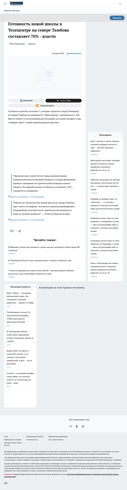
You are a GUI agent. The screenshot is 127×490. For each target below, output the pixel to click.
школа (31, 43)
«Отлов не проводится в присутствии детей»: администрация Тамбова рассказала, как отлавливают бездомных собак (41, 273)
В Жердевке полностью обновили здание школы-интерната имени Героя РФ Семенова (44, 250)
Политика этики (32, 440)
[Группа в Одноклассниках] (45, 105)
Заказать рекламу (12, 10)
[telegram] (20, 231)
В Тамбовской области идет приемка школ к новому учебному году (39, 262)
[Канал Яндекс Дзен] (64, 100)
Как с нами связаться (56, 440)
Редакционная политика (35, 436)
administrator (74, 53)
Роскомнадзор (17, 43)
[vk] (12, 231)
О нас (6, 436)
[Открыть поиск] (120, 3)
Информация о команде (12, 440)
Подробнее (117, 460)
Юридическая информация (58, 436)
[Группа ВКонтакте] (26, 100)
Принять (117, 18)
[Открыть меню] (5, 3)
